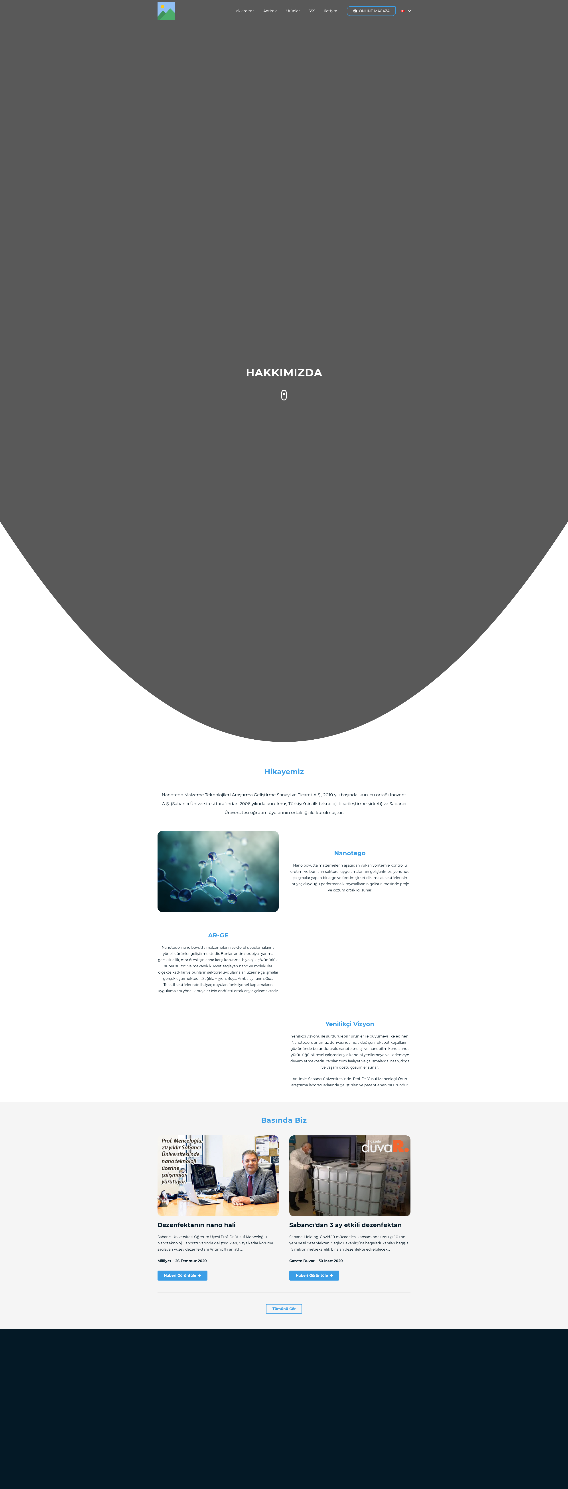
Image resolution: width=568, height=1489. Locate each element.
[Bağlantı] (166, 11)
